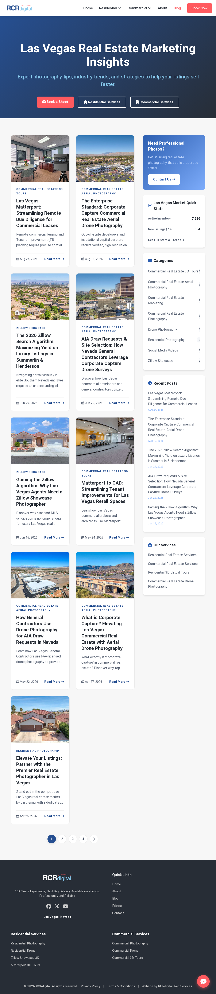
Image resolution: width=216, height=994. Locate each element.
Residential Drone (23, 950)
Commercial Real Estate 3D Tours (39, 191)
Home (88, 8)
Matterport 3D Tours (25, 965)
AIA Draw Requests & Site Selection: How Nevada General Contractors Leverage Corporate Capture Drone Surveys (172, 484)
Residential (108, 8)
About (162, 8)
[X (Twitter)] (56, 906)
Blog (177, 8)
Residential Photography (38, 750)
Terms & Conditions (121, 986)
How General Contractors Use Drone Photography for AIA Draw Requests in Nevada (37, 630)
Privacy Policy (90, 986)
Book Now (200, 8)
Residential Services (103, 102)
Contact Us (162, 179)
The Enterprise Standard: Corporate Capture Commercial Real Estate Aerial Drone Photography (103, 213)
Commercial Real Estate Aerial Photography (102, 191)
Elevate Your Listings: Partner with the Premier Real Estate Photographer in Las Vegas (39, 770)
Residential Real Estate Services (172, 555)
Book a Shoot (57, 102)
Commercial (138, 8)
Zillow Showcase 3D (25, 958)
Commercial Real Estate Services (173, 564)
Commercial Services (156, 102)
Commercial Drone (125, 950)
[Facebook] (48, 906)
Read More (52, 259)
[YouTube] (65, 906)
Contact (118, 913)
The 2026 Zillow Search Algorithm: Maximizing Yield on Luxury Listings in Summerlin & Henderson (174, 455)
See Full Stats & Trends (165, 240)
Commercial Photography (130, 943)
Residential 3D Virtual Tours (168, 572)
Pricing (117, 906)
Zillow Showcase (31, 328)
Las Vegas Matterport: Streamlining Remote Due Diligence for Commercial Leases (38, 213)
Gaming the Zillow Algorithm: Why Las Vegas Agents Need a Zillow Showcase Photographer (39, 492)
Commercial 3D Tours (127, 958)
